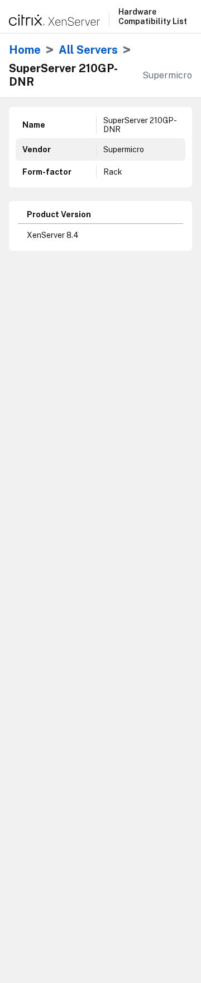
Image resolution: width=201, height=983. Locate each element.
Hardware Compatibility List (152, 16)
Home (25, 49)
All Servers (88, 49)
